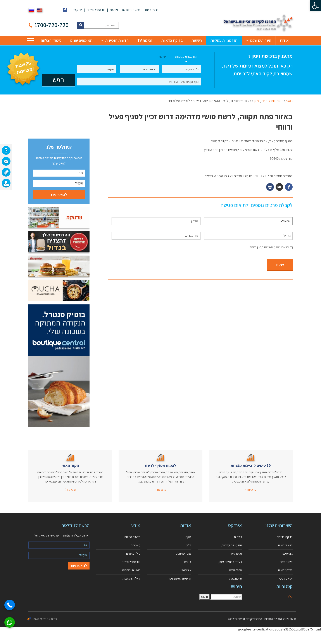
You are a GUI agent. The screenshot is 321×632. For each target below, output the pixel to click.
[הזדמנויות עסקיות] (6, 183)
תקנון (188, 537)
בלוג (188, 545)
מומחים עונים (183, 554)
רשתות (197, 40)
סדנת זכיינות (285, 570)
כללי (290, 596)
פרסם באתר (151, 10)
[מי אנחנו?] (6, 150)
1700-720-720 (52, 25)
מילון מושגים (133, 554)
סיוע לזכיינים (285, 545)
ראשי (289, 101)
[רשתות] (6, 172)
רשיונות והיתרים (131, 570)
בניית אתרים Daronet (44, 619)
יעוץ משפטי (286, 578)
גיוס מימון (287, 554)
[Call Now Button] (9, 605)
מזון (256, 101)
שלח (280, 265)
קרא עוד (251, 489)
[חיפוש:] (226, 597)
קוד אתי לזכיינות (96, 10)
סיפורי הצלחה (51, 40)
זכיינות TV (145, 40)
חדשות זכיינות (132, 537)
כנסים (187, 562)
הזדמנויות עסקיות (224, 40)
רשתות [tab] (163, 56)
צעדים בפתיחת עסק (230, 562)
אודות (284, 40)
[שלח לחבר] (279, 187)
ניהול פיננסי (235, 570)
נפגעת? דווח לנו (131, 10)
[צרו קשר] (6, 161)
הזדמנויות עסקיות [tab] (186, 56)
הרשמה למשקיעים (180, 578)
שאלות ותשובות (131, 578)
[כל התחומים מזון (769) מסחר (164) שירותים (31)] (181, 69)
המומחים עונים (81, 40)
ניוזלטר (114, 10)
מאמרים (135, 545)
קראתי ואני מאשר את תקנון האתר (269, 247)
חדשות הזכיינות (117, 40)
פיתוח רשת (286, 562)
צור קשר (78, 10)
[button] (315, 5)
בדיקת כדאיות (172, 40)
